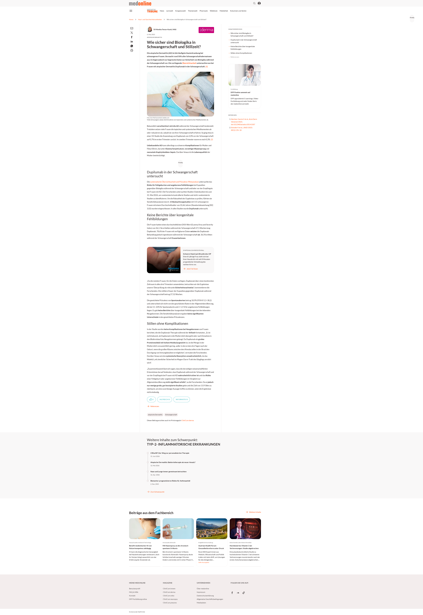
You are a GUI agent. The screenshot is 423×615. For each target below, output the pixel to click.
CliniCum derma (187, 420)
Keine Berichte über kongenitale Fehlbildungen (243, 47)
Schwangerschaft (171, 415)
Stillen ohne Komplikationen (241, 53)
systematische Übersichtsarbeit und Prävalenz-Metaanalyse (174, 182)
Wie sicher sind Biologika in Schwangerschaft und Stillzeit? (242, 34)
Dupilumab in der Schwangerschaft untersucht (244, 41)
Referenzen (235, 57)
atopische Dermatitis (155, 415)
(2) (212, 139)
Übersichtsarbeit (189, 63)
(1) (207, 66)
